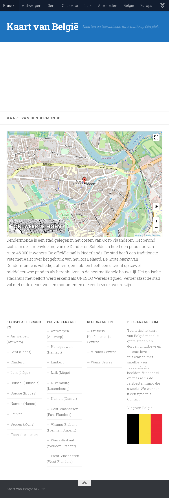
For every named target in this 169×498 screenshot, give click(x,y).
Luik (88, 5)
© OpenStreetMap (153, 235)
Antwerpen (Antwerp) (18, 339)
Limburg (57, 362)
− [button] (156, 227)
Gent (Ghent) (21, 352)
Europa (146, 5)
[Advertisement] (84, 76)
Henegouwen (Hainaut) (60, 349)
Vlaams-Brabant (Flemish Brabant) (62, 427)
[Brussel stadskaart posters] (37, 232)
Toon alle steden (24, 434)
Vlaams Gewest (103, 352)
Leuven (17, 414)
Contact (133, 399)
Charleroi (70, 5)
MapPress (139, 235)
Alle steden (107, 5)
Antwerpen (31, 5)
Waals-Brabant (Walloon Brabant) (61, 443)
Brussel (9, 5)
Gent (52, 5)
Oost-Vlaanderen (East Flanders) (62, 412)
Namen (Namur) (24, 403)
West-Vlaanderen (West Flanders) (63, 459)
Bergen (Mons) (22, 424)
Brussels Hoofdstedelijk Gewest (99, 336)
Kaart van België (42, 26)
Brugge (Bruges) (23, 393)
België (128, 5)
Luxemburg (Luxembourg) (58, 386)
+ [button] (156, 221)
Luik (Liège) (20, 372)
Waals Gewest (102, 362)
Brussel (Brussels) (25, 383)
